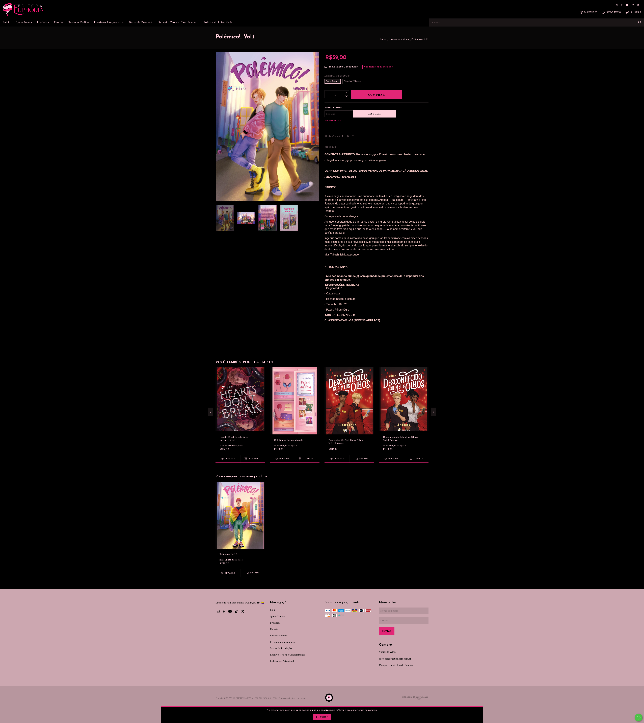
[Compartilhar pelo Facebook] (343, 136)
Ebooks (58, 22)
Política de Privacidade (218, 22)
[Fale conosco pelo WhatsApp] (638, 717)
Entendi (322, 717)
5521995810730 (387, 652)
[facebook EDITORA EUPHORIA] (622, 5)
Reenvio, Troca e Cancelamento (178, 22)
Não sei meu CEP (333, 120)
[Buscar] (640, 22)
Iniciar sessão (613, 12)
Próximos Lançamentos (109, 22)
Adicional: (337, 76)
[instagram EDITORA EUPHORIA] (616, 5)
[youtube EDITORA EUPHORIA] (627, 5)
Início (7, 22)
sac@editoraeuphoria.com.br (395, 658)
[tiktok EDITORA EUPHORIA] (632, 5)
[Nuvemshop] (415, 699)
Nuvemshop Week (399, 38)
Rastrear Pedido (78, 22)
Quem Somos (24, 22)
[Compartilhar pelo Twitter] (348, 136)
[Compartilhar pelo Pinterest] (353, 136)
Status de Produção (141, 22)
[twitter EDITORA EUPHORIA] (638, 5)
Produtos (43, 22)
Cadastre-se (590, 12)
